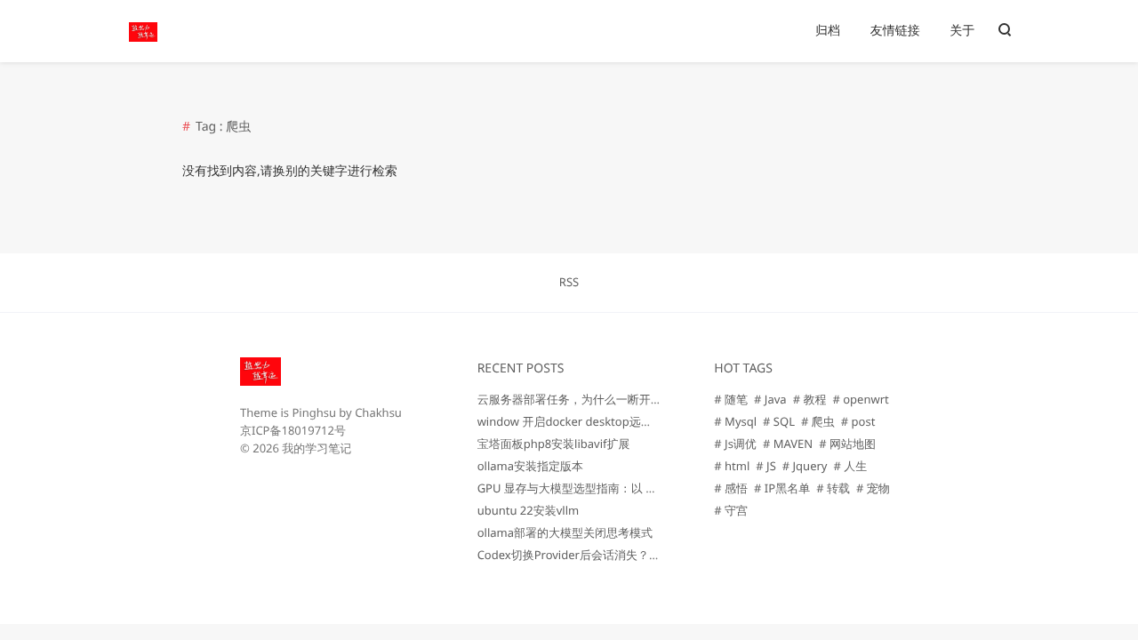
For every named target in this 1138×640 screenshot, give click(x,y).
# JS (765, 466)
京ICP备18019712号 (293, 430)
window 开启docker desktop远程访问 (576, 421)
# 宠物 (873, 488)
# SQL (779, 421)
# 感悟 (731, 488)
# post (858, 421)
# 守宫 (731, 510)
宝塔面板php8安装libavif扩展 (553, 444)
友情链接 (895, 30)
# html (731, 466)
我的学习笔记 (316, 448)
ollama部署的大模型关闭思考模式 (565, 532)
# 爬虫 (818, 421)
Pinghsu (314, 412)
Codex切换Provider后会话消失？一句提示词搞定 (603, 555)
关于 (962, 30)
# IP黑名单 (782, 488)
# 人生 (850, 466)
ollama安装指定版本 (530, 466)
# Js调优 (735, 444)
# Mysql (735, 421)
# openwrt (860, 399)
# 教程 (810, 399)
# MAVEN (788, 444)
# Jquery (805, 466)
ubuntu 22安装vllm (528, 510)
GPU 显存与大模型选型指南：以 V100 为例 (588, 488)
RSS (569, 282)
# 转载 (833, 488)
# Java (770, 399)
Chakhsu (378, 412)
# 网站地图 (847, 444)
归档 (827, 30)
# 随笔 (731, 399)
